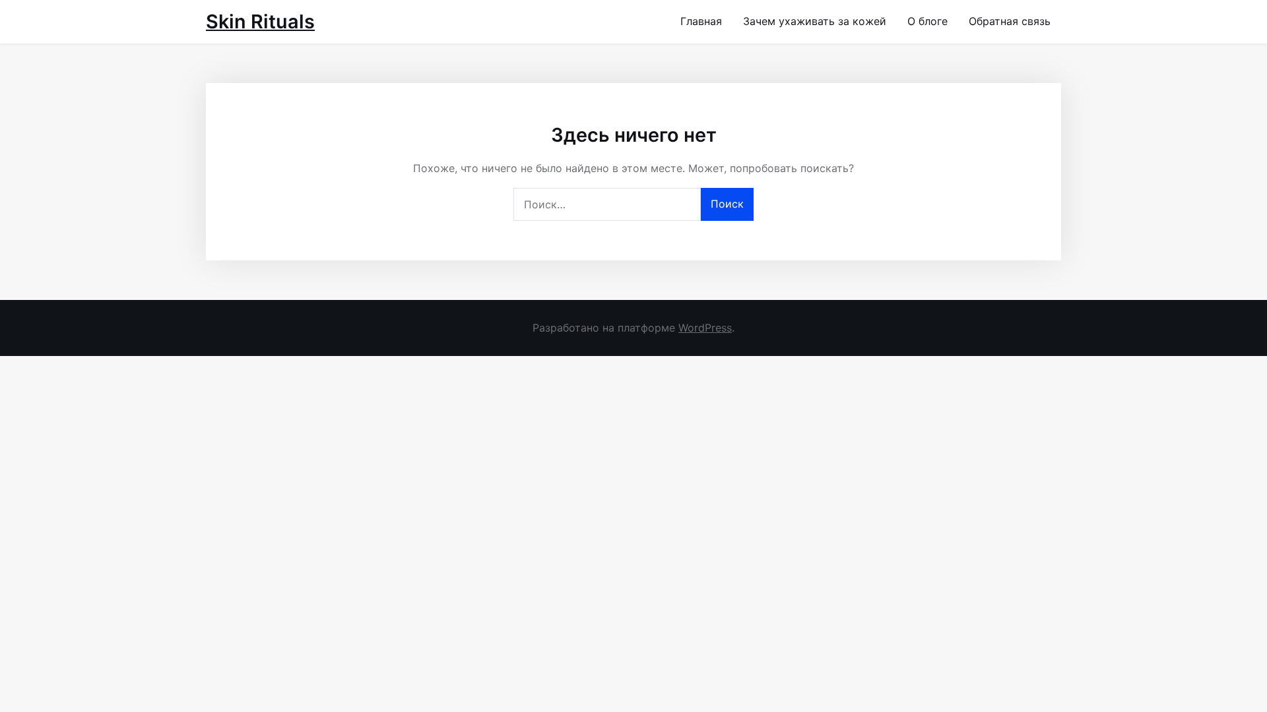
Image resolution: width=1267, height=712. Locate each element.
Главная (701, 21)
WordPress (705, 327)
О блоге (927, 21)
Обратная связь (1010, 21)
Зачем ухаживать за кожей (814, 21)
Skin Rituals (260, 21)
